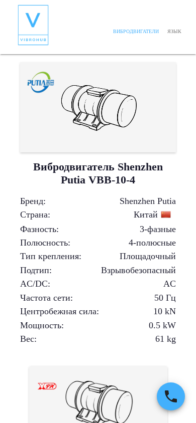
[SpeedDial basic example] (171, 396)
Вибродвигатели (136, 31)
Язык (174, 31)
